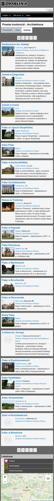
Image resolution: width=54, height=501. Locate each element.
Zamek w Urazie (10, 105)
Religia (26, 50)
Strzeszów (19, 301)
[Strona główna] (14, 4)
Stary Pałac (8, 145)
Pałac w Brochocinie (13, 280)
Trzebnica (19, 48)
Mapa (28, 15)
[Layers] (48, 478)
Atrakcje (18, 50)
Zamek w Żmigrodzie (13, 74)
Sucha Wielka (20, 166)
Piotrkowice (19, 186)
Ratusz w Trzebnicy (12, 200)
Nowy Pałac (8, 315)
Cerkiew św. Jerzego (13, 332)
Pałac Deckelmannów (13, 182)
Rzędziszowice (21, 364)
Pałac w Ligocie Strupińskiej (17, 127)
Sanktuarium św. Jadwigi (15, 44)
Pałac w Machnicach (13, 262)
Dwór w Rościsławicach (15, 415)
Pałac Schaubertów (12, 397)
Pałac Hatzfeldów (11, 377)
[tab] (27, 461)
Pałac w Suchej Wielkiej (14, 162)
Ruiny (43, 384)
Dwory (36, 421)
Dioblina (4, 15)
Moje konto (16, 15)
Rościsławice (20, 419)
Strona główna (7, 19)
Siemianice (19, 401)
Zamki (42, 81)
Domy (17, 341)
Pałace (36, 133)
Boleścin (18, 436)
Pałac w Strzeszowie (13, 297)
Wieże (36, 81)
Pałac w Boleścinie (12, 432)
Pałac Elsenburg (11, 245)
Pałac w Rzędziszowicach (16, 360)
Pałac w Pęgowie (11, 227)
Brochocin (19, 283)
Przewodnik (7, 30)
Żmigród (18, 78)
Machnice (19, 266)
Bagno (17, 148)
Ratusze (37, 206)
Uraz (17, 108)
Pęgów (18, 231)
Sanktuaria (19, 53)
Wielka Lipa (19, 249)
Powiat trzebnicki (21, 19)
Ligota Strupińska (22, 131)
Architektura (42, 50)
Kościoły (33, 50)
